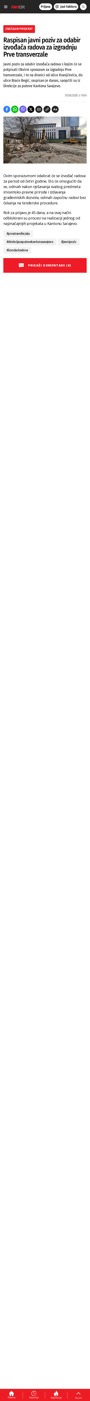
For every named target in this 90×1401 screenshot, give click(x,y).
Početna (11, 1397)
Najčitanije (56, 1397)
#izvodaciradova (17, 250)
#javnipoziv (68, 242)
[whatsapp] (14, 109)
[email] (38, 109)
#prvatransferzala (18, 233)
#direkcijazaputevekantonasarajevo (30, 242)
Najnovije (34, 1397)
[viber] (23, 109)
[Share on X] (30, 109)
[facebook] (6, 109)
